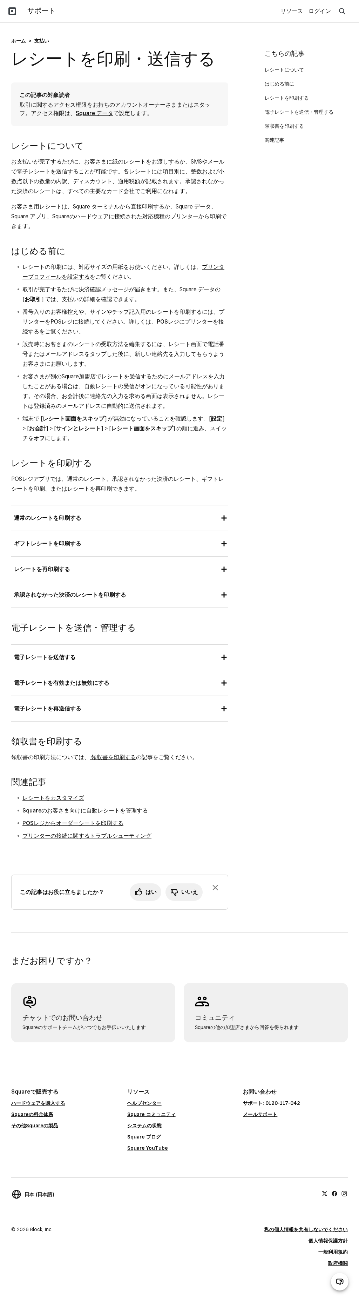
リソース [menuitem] (291, 11)
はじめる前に (279, 84)
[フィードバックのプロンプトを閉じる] (215, 887)
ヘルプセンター (144, 1103)
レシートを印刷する (287, 98)
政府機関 (338, 1263)
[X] (324, 1193)
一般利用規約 (333, 1252)
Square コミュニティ (151, 1114)
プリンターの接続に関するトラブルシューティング (86, 835)
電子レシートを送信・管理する (300, 112)
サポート (41, 10)
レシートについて (284, 70)
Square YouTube (147, 1148)
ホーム (18, 41)
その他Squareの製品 (34, 1125)
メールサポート (260, 1114)
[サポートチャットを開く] (339, 1281)
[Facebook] (334, 1193)
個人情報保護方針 (328, 1240)
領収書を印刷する (113, 757)
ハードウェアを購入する (38, 1103)
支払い (41, 41)
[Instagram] (344, 1193)
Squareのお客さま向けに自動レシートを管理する (85, 810)
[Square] (12, 11)
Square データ (94, 113)
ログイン (320, 11)
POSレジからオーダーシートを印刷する (72, 823)
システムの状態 (144, 1125)
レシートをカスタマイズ (53, 798)
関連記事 (274, 140)
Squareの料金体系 (32, 1114)
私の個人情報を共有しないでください (306, 1229)
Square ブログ (144, 1137)
